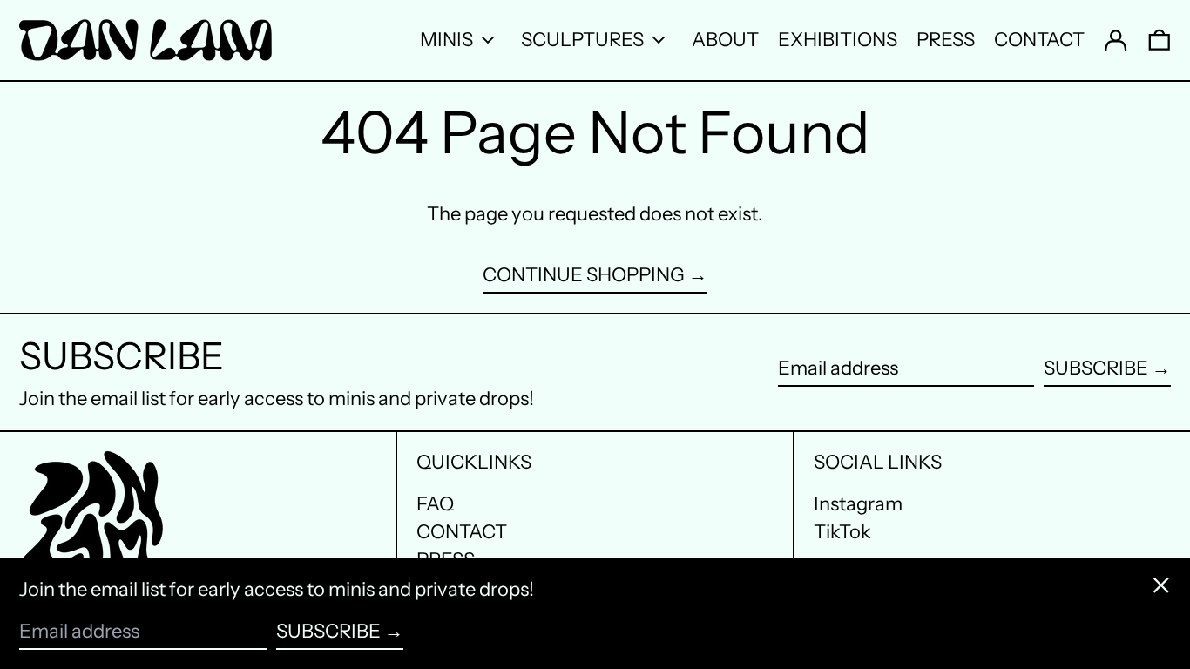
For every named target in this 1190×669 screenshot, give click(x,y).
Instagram (858, 504)
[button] (1159, 40)
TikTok (842, 532)
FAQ (435, 504)
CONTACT (461, 532)
